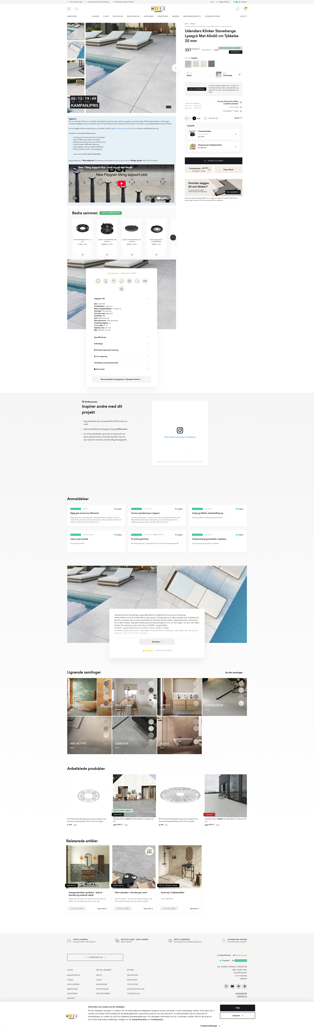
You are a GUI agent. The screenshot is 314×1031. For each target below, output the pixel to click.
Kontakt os (242, 996)
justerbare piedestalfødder (124, 128)
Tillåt (238, 1008)
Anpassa (236, 1015)
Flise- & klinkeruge (76, 2)
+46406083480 (241, 993)
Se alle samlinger (234, 672)
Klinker (193, 24)
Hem (186, 24)
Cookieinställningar (208, 1026)
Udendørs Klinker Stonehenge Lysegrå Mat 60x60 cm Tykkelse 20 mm (208, 26)
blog (83, 154)
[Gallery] (131, 68)
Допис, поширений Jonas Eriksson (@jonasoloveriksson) (180, 462)
